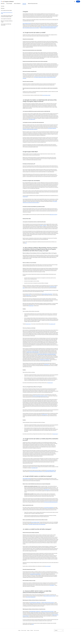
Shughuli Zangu (25, 196)
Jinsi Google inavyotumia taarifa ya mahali (6, 13)
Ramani (45, 225)
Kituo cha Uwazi (36, 630)
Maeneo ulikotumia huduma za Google (48, 602)
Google (19, 630)
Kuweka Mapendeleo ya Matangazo (35, 602)
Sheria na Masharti (17, 3)
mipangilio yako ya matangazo (44, 359)
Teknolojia (24, 3)
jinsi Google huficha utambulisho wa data (50, 471)
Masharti (31, 630)
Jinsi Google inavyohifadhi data (48, 507)
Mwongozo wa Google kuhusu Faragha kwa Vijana (48, 27)
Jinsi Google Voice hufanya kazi (6, 18)
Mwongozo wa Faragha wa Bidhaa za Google (6, 21)
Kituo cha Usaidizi (47, 566)
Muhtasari (2, 3)
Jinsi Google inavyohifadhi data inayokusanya (6, 24)
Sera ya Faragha (9, 3)
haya (32, 624)
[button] (75, 1)
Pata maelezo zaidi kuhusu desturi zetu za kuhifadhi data (36, 524)
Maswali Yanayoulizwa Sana (32, 3)
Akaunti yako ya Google (53, 214)
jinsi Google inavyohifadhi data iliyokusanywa (36, 471)
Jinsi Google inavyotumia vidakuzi (6, 10)
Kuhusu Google (23, 630)
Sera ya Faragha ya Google (27, 23)
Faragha (28, 630)
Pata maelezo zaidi (32, 119)
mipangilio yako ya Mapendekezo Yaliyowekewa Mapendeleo (46, 354)
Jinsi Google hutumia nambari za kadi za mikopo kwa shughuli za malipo (7, 16)
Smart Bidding (52, 585)
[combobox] (58, 630)
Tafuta (41, 225)
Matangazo (2, 8)
